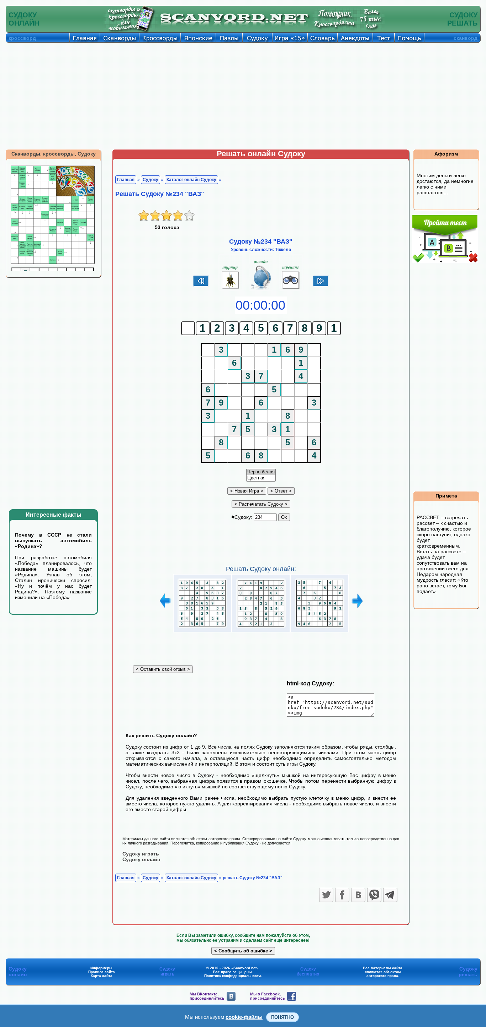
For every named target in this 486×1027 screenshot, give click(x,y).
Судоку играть (140, 854)
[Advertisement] (243, 96)
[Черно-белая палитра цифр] (261, 472)
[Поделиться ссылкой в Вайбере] (374, 895)
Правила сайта (101, 972)
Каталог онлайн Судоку (191, 179)
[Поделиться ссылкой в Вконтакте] (358, 895)
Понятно (282, 1017)
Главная (125, 179)
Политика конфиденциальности (232, 976)
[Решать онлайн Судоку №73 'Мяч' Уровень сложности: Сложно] (319, 628)
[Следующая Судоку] (320, 285)
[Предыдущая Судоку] (201, 285)
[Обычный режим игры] (261, 289)
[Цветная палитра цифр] (261, 478)
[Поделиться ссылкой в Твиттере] (326, 895)
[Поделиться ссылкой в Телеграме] (390, 895)
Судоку (150, 179)
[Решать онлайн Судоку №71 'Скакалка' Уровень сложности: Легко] (202, 628)
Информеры (101, 968)
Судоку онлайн (141, 859)
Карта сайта (101, 976)
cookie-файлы (244, 1017)
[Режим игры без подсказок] (230, 289)
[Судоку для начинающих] (291, 289)
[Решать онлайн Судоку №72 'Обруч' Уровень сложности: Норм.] (260, 628)
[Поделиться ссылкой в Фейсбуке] (342, 895)
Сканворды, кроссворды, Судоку (53, 154)
